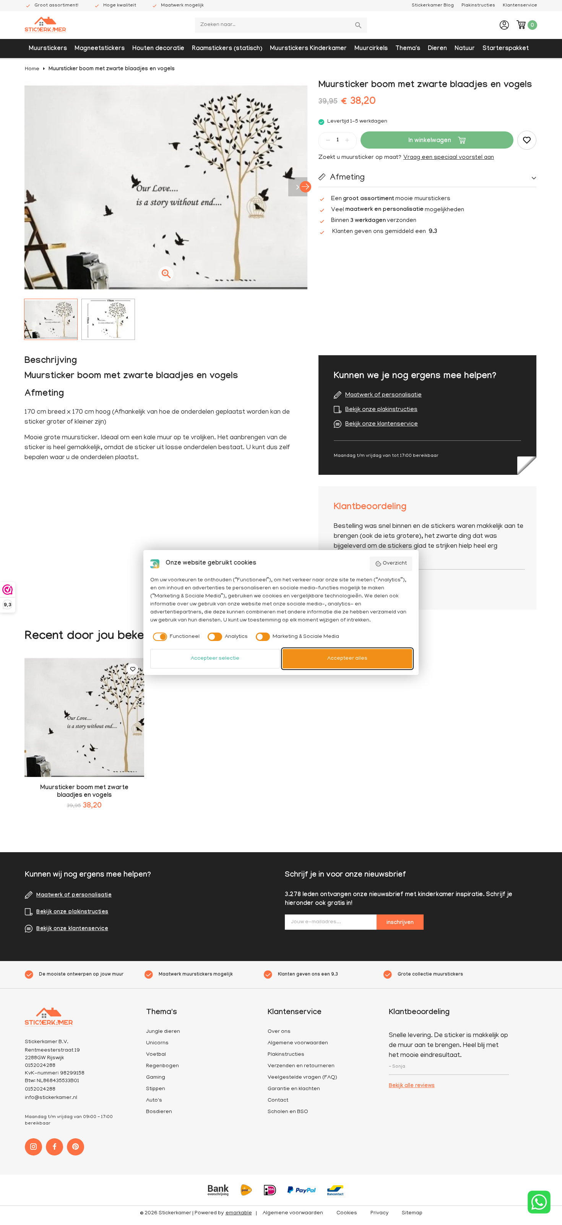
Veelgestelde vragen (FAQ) (302, 1078)
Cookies (346, 1213)
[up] (347, 140)
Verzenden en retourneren (301, 1066)
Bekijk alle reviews (412, 1086)
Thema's (407, 49)
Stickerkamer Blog (433, 5)
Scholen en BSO (288, 1112)
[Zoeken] (359, 25)
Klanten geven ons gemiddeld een (384, 232)
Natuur (465, 49)
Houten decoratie (158, 49)
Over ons (279, 1032)
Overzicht (395, 563)
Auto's (154, 1101)
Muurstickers (48, 49)
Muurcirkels (371, 49)
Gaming (155, 1078)
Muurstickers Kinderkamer (308, 49)
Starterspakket (505, 49)
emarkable (239, 1213)
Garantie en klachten (294, 1089)
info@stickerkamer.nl (51, 1098)
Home (32, 69)
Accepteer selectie (215, 659)
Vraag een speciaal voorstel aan (448, 157)
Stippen (155, 1089)
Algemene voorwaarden (298, 1043)
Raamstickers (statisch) (227, 49)
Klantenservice (520, 5)
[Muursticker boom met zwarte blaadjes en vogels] (84, 717)
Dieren (437, 49)
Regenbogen (162, 1066)
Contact (278, 1101)
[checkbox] (175, 637)
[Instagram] (33, 1146)
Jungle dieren (163, 1032)
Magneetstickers (100, 49)
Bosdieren (159, 1112)
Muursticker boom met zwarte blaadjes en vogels (112, 69)
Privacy (379, 1213)
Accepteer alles (347, 659)
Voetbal (156, 1055)
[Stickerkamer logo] (45, 25)
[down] (328, 140)
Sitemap (412, 1213)
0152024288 (40, 1089)
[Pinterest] (75, 1146)
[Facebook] (54, 1146)
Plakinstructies (478, 5)
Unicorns (157, 1043)
